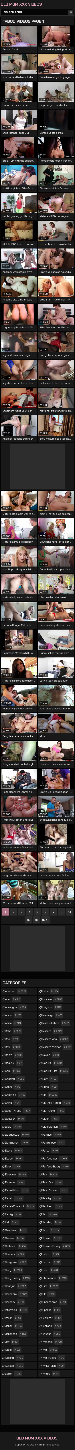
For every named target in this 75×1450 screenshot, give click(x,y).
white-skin (53, 1366)
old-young (53, 1111)
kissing (14, 1358)
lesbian (52, 999)
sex (49, 1214)
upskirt (51, 1310)
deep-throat (17, 1111)
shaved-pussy (56, 1246)
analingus (15, 1007)
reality (51, 1198)
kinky (13, 1350)
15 (28, 920)
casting (14, 1079)
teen (50, 1270)
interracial (16, 1310)
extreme (14, 1182)
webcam (52, 1342)
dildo (13, 1127)
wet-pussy (53, 1358)
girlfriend (15, 1246)
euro (12, 1166)
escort (14, 1158)
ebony (13, 1150)
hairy (13, 1270)
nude (49, 1087)
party (50, 1150)
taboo (50, 1254)
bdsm (13, 1055)
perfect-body (55, 1166)
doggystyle (17, 1134)
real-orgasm (55, 1190)
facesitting (16, 1190)
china (12, 1103)
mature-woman (56, 1047)
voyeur (51, 1334)
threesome (54, 1278)
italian (13, 1318)
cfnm (12, 1087)
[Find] (70, 12)
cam (12, 1071)
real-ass (52, 1182)
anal (12, 999)
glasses (14, 1254)
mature (52, 1031)
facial (14, 1198)
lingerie (52, 1007)
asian (13, 1023)
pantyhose (53, 1142)
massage (52, 1015)
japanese (16, 1334)
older (50, 1119)
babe (13, 1031)
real (50, 1174)
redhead (52, 1206)
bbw (13, 1047)
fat (12, 1222)
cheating (15, 1095)
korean (14, 1366)
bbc (12, 1039)
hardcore (16, 1294)
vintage (51, 1326)
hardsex (14, 1302)
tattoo (51, 1262)
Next (45, 920)
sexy (50, 1230)
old (49, 1095)
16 (36, 920)
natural (52, 1063)
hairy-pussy (17, 1278)
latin (50, 991)
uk (48, 1294)
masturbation (55, 1023)
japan (13, 1326)
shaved (52, 1238)
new (50, 1079)
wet (50, 1350)
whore (50, 1374)
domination (17, 1142)
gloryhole (15, 1262)
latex (13, 1374)
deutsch (15, 1119)
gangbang (15, 1230)
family (13, 1214)
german (14, 1238)
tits (50, 1286)
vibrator (51, 1318)
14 (69, 912)
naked (50, 1055)
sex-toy (51, 1222)
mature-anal (55, 1039)
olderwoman (54, 1127)
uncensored (54, 1302)
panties (51, 1134)
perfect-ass (54, 1158)
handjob (15, 1286)
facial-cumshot (19, 1206)
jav (11, 1342)
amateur (15, 991)
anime (13, 1015)
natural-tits (55, 1071)
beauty (13, 1063)
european (15, 1174)
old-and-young (56, 1103)
